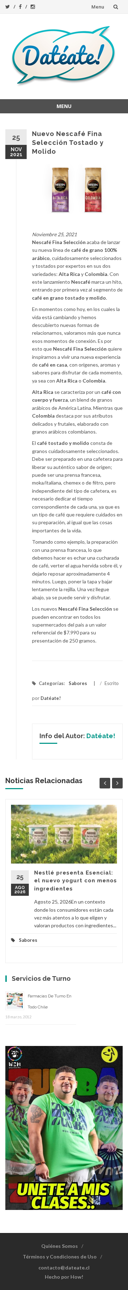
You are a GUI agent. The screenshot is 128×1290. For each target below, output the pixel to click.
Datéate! (51, 698)
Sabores (78, 683)
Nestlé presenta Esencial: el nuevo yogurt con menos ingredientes (75, 881)
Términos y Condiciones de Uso (60, 1257)
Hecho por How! (64, 1277)
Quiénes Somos (59, 1246)
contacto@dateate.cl (64, 1267)
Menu (97, 7)
